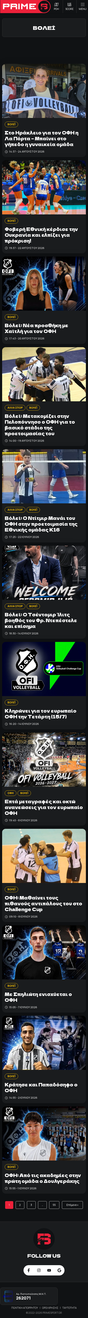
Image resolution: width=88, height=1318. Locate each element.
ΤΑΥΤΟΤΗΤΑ (69, 1308)
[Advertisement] (44, 50)
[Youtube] (49, 1270)
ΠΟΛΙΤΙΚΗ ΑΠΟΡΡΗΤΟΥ (24, 1308)
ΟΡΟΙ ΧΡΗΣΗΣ (50, 1308)
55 (54, 1205)
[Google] (59, 1270)
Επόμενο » (72, 1205)
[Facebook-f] (28, 1270)
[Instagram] (39, 1270)
